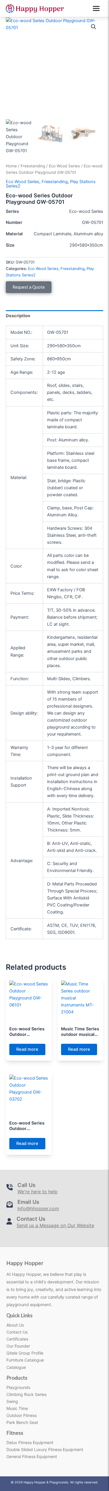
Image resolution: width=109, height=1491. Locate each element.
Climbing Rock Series (26, 1394)
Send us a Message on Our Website (55, 1225)
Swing (12, 1401)
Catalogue (16, 1367)
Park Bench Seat (22, 1422)
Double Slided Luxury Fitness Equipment (44, 1449)
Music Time (17, 1408)
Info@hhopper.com (38, 1208)
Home (11, 166)
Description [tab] (18, 315)
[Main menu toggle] (96, 8)
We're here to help (37, 1191)
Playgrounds (18, 1387)
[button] (93, 27)
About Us (15, 1324)
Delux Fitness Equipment (29, 1442)
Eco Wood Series (64, 166)
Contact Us (17, 1331)
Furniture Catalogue (25, 1359)
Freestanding (33, 166)
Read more (27, 1049)
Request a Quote (28, 287)
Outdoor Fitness (21, 1415)
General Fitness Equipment (31, 1456)
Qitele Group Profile (24, 1352)
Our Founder (18, 1345)
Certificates (17, 1338)
